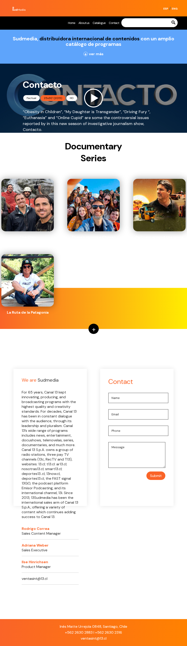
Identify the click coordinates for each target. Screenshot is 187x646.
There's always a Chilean (93, 237)
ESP (165, 8)
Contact (114, 23)
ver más (94, 54)
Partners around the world (159, 237)
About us (83, 23)
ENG (175, 8)
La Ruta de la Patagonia (28, 312)
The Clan (28, 237)
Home (71, 23)
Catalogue (99, 23)
